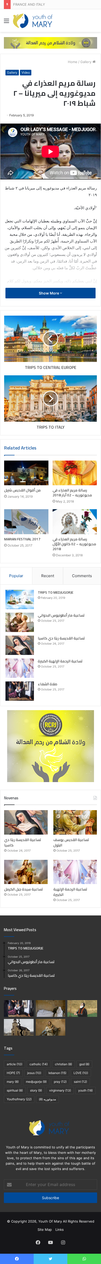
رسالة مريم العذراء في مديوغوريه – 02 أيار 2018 (72, 492)
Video (25, 72)
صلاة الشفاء (47, 684)
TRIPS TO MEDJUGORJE (55, 592)
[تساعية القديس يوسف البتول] (75, 822)
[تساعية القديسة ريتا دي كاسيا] (19, 645)
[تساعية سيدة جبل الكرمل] (26, 872)
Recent (47, 575)
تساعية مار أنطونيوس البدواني (61, 615)
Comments (82, 575)
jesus (34, 1073)
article (14, 1064)
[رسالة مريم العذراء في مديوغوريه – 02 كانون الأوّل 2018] (75, 521)
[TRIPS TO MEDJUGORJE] (19, 599)
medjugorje (36, 1082)
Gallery (85, 62)
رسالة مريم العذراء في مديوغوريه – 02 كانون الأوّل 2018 (74, 544)
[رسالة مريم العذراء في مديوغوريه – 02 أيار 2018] (75, 473)
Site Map (45, 1229)
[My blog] (33, 20)
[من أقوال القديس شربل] (26, 473)
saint (80, 1082)
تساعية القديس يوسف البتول (71, 842)
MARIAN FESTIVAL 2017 (22, 539)
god (84, 1064)
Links (59, 1229)
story (36, 1090)
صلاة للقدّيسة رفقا (26, 4)
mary (13, 1082)
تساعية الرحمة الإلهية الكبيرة (60, 661)
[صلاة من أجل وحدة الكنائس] (19, 1027)
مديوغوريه (47, 1099)
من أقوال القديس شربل (22, 490)
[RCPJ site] (50, 42)
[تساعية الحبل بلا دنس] (51, 1027)
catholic (39, 1064)
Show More (49, 293)
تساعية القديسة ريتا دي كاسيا (61, 638)
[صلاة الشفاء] (19, 691)
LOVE (81, 1073)
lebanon (57, 1073)
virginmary (60, 1090)
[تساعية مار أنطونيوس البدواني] (19, 622)
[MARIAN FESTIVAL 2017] (26, 521)
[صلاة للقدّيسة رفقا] (51, 1008)
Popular (16, 575)
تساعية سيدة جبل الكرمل (23, 889)
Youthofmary (19, 1099)
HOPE (13, 1073)
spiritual (15, 1090)
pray (60, 1082)
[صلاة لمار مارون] (82, 1008)
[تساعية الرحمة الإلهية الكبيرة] (19, 668)
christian (63, 1064)
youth (85, 1090)
